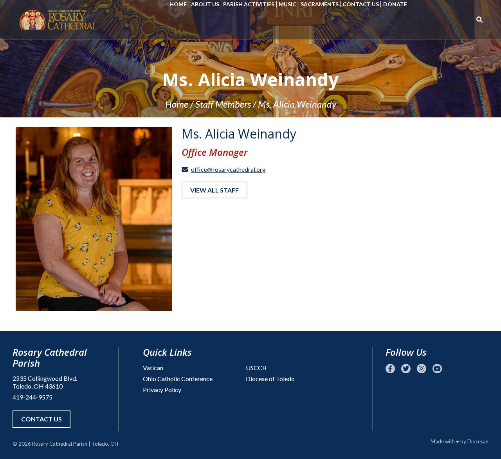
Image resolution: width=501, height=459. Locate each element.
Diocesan (477, 441)
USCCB (256, 367)
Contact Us (360, 4)
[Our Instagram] (421, 368)
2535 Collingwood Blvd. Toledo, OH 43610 (45, 382)
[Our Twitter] (406, 368)
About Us (205, 4)
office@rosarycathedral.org (228, 169)
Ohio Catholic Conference (178, 378)
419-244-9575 (32, 397)
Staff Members (223, 104)
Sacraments (320, 4)
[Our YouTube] (437, 368)
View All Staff (214, 190)
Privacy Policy (162, 389)
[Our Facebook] (390, 368)
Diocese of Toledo (270, 378)
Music (287, 4)
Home (178, 4)
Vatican (153, 367)
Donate (395, 4)
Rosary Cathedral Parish (59, 444)
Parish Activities (248, 4)
